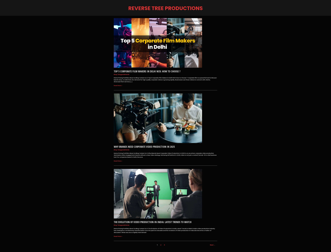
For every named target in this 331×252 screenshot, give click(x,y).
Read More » (118, 85)
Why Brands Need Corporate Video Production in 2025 (144, 146)
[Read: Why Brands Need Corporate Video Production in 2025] (158, 118)
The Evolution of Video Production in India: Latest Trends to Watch (152, 222)
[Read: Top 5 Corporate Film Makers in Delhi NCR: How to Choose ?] (158, 43)
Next (212, 245)
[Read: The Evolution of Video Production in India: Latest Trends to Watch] (158, 193)
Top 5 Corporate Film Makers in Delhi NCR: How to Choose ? (147, 71)
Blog (115, 74)
